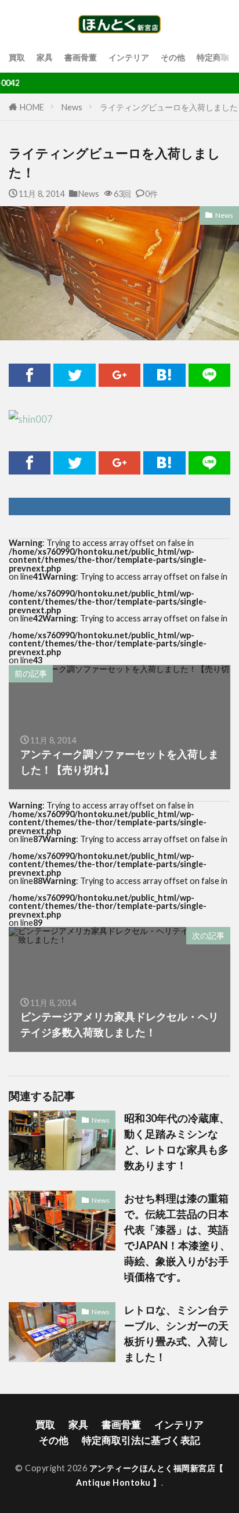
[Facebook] (29, 375)
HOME (32, 107)
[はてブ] (164, 375)
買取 (17, 57)
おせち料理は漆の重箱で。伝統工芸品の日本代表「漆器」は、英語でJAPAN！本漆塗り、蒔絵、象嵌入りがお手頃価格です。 (177, 1237)
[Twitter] (74, 375)
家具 (45, 57)
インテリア (128, 57)
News (71, 107)
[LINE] (209, 375)
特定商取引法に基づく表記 (141, 1440)
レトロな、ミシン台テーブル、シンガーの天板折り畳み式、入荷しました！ (176, 1333)
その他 (173, 57)
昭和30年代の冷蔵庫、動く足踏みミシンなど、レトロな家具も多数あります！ (177, 1141)
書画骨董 (80, 57)
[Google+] (119, 375)
